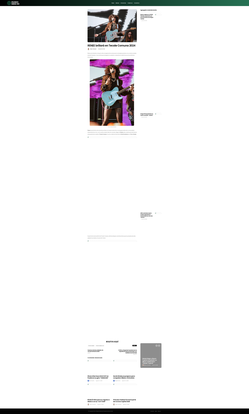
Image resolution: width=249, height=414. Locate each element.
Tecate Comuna (91, 345)
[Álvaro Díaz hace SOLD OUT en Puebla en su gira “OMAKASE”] (99, 367)
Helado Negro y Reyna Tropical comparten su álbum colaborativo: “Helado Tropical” (149, 361)
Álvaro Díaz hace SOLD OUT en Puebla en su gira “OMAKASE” (98, 377)
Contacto (152, 411)
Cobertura (130, 3)
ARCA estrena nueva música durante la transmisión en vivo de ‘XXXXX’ (146, 215)
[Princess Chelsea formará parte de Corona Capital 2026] (125, 390)
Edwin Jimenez (93, 49)
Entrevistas (123, 3)
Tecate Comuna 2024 (100, 345)
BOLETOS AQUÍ (112, 341)
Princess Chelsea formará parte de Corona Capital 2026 (124, 401)
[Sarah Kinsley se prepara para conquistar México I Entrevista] (125, 367)
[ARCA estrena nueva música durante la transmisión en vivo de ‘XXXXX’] (158, 261)
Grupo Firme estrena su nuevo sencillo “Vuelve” (146, 114)
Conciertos (136, 3)
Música (117, 3)
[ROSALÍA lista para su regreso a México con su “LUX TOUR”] (99, 390)
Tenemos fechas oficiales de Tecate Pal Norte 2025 (95, 351)
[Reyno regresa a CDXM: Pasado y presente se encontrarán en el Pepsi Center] (158, 62)
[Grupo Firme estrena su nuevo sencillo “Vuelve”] (158, 161)
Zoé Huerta (91, 380)
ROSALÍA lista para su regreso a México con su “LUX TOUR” (99, 401)
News (113, 3)
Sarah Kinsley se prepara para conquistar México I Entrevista (124, 377)
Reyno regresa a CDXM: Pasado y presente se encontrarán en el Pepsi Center (146, 17)
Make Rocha (117, 380)
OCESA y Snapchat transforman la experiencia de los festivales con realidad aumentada (127, 352)
